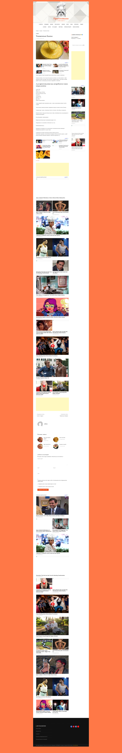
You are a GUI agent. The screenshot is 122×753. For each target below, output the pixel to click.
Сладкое (81, 24)
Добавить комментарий (40, 38)
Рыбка (71, 24)
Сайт (38, 473)
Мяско (67, 24)
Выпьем (51, 24)
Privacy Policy (38, 728)
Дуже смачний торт (47, 444)
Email (54, 467)
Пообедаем (46, 24)
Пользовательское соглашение (41, 739)
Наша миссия (38, 731)
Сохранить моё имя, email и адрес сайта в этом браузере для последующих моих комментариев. (52, 481)
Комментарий (40, 458)
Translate (79, 38)
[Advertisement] (52, 169)
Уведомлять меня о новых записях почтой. (46, 486)
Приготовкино (61, 18)
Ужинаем (63, 24)
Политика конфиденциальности (41, 736)
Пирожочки (76, 24)
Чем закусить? (57, 24)
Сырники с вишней (62, 444)
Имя (39, 467)
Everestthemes (75, 745)
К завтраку (41, 24)
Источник (37, 160)
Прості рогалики (62, 437)
